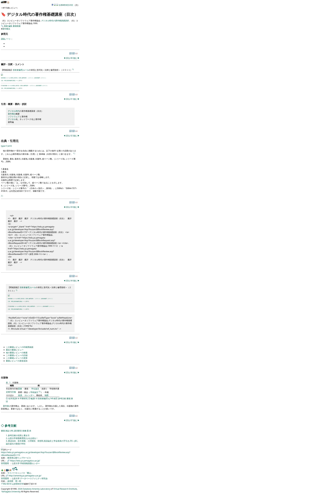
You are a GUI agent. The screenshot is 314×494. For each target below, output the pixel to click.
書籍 (68, 398)
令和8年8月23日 (66, 5)
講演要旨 (18, 430)
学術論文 (34, 392)
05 (71, 342)
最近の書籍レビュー (15, 349)
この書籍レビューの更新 (16, 358)
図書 (20, 388)
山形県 (15, 483)
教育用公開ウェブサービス (19, 457)
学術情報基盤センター (30, 463)
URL (11, 430)
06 (71, 372)
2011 (20, 80)
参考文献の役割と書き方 (19, 435)
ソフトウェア (14, 116)
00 (71, 58)
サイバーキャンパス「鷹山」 (20, 473)
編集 (10, 26)
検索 (6, 26)
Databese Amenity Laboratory (36, 489)
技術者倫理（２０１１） (40, 78)
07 (71, 420)
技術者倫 (3, 78)
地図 (46, 395)
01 (71, 99)
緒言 (56, 398)
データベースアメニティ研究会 (34, 478)
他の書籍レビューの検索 (16, 352)
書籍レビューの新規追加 (16, 360)
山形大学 (16, 463)
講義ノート (6, 39)
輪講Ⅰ (33, 398)
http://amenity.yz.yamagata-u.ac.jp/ (25, 475)
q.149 (50, 398)
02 (71, 135)
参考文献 (62, 398)
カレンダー (29, 395)
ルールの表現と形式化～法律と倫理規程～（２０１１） (20, 78)
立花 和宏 (4, 80)
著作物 (6, 406)
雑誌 (7, 430)
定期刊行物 (11, 392)
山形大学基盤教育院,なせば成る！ (23, 438)
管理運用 (5, 463)
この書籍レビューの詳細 (16, 355)
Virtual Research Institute (65, 489)
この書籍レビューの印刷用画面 (19, 347)
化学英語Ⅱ (12, 398)
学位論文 (35, 388)
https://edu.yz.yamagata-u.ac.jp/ (25, 460)
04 (71, 280)
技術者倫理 (18, 70)
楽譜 (20, 395)
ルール (26, 70)
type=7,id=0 (6, 146)
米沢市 (21, 483)
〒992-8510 (6, 483)
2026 (20, 489)
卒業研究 (24, 398)
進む (75, 58)
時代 (18, 111)
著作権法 (6, 28)
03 (71, 207)
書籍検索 (17, 26)
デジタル (12, 111)
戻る (68, 58)
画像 (24, 430)
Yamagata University (10, 491)
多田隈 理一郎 (14, 481)
